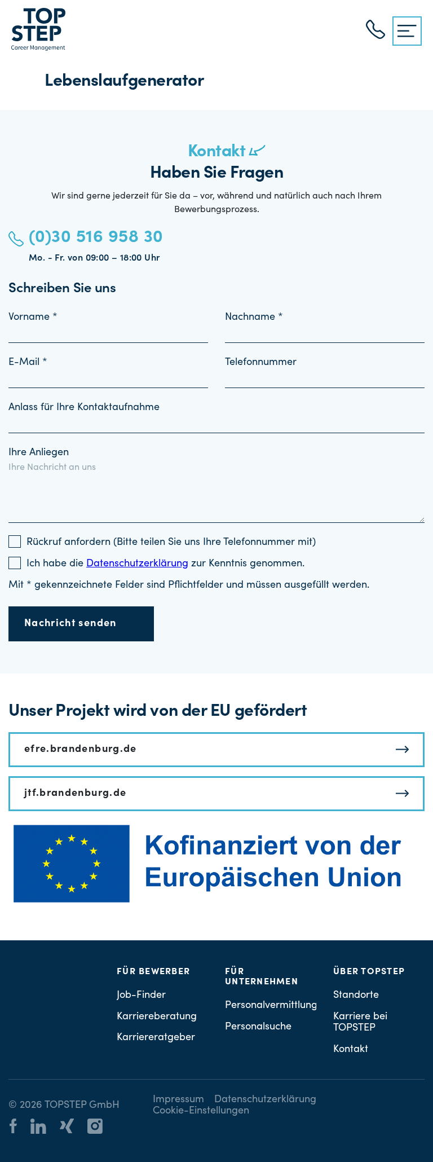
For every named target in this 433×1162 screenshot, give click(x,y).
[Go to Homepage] (38, 29)
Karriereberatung (157, 1017)
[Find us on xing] (72, 1128)
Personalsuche (258, 1027)
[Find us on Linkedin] (44, 1128)
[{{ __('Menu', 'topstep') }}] (407, 31)
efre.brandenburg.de (80, 750)
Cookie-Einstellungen (201, 1111)
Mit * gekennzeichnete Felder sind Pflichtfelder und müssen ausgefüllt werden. (188, 585)
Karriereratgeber (156, 1038)
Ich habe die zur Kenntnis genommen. (165, 564)
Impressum (178, 1100)
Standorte (356, 996)
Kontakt (350, 1050)
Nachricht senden (70, 624)
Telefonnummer (261, 363)
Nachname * (254, 317)
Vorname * (33, 317)
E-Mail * (27, 363)
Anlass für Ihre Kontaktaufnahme (84, 408)
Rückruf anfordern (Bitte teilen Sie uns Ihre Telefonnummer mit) (171, 543)
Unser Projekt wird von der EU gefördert (157, 711)
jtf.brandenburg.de (75, 794)
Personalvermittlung (271, 1006)
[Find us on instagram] (100, 1128)
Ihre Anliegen (38, 453)
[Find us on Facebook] (19, 1128)
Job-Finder (141, 996)
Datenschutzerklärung (265, 1100)
